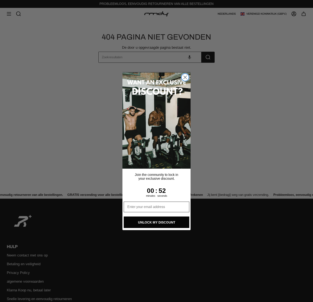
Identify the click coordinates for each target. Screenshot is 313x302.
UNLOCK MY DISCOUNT (156, 222)
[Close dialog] (185, 77)
